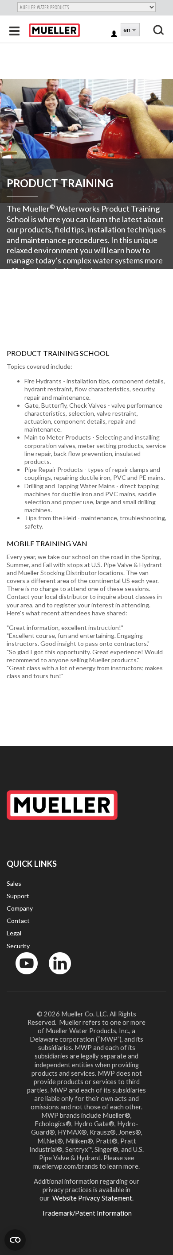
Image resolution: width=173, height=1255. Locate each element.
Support (18, 896)
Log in (114, 34)
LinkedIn (56, 976)
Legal (14, 933)
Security (18, 946)
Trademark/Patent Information (86, 1213)
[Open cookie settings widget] (15, 1240)
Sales (14, 883)
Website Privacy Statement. (92, 1198)
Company (20, 908)
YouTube (22, 976)
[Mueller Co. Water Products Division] (54, 30)
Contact (18, 920)
